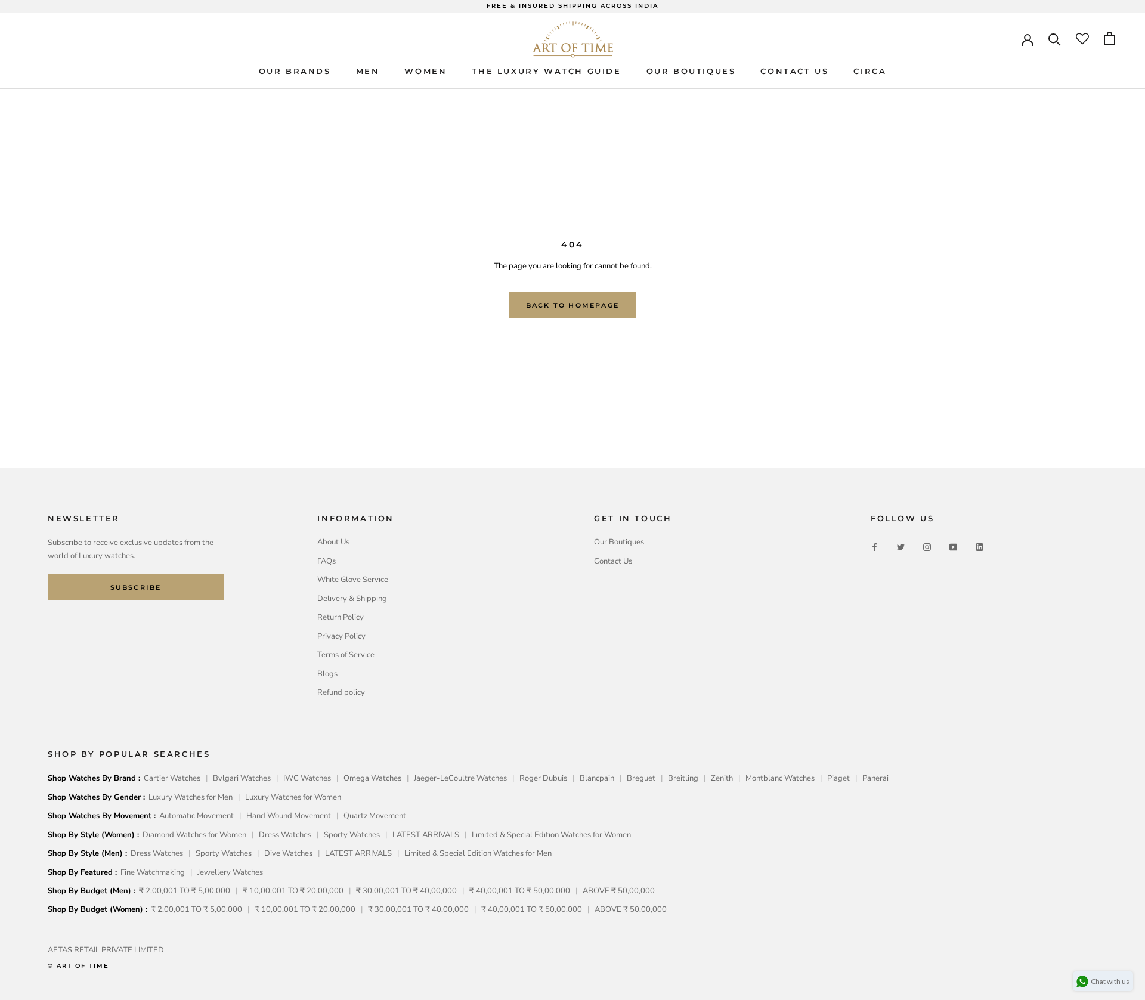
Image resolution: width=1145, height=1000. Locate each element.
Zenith (722, 778)
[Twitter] (901, 546)
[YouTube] (953, 546)
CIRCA (869, 70)
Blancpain (597, 778)
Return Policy (340, 617)
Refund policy (341, 692)
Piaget (838, 778)
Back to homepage (572, 305)
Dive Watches (288, 853)
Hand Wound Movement (288, 815)
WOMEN (425, 70)
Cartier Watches (172, 778)
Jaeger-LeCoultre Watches (460, 778)
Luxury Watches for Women (293, 797)
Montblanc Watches (780, 778)
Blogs (327, 673)
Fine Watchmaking (152, 872)
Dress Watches (285, 834)
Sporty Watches (352, 834)
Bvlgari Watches (242, 778)
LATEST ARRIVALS (425, 834)
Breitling (683, 778)
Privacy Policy (341, 636)
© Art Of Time (78, 966)
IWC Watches (307, 778)
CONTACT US (794, 70)
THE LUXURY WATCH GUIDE (546, 70)
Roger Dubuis (543, 778)
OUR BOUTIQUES (691, 70)
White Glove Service (352, 579)
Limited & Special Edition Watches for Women (551, 834)
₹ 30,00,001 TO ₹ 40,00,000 (406, 891)
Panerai (875, 778)
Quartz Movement (375, 815)
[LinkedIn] (979, 546)
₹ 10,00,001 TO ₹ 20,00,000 (293, 891)
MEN (368, 70)
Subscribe (136, 587)
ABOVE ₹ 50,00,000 (619, 891)
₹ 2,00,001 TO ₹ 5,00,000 (184, 891)
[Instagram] (927, 546)
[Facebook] (874, 546)
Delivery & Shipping (352, 598)
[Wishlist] (1082, 38)
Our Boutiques (619, 542)
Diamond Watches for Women (194, 834)
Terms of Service (346, 654)
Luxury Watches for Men (190, 797)
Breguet (641, 778)
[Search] (1054, 38)
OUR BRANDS (295, 70)
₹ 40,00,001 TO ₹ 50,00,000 (519, 891)
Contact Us (613, 561)
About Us (333, 542)
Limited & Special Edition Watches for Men (478, 853)
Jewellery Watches (230, 872)
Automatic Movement (196, 815)
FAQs (326, 561)
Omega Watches (372, 778)
